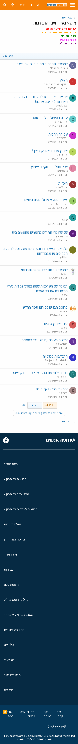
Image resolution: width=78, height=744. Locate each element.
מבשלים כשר (12, 675)
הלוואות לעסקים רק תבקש (20, 509)
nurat (65, 220)
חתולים (8, 690)
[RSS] (5, 712)
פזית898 (63, 393)
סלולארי (9, 660)
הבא (36, 405)
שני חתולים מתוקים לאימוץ (49, 167)
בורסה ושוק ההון (14, 539)
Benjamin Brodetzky (56, 360)
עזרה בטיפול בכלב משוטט (50, 118)
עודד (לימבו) (62, 236)
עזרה (23, 712)
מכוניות (8, 569)
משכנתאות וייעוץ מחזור (18, 614)
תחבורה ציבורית (14, 629)
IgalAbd (63, 257)
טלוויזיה (9, 645)
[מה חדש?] (12, 5)
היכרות (63, 183)
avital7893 (62, 105)
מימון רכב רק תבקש (16, 494)
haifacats (62, 171)
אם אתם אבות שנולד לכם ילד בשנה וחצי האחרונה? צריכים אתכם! (40, 99)
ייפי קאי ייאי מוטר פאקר (56, 84)
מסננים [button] (9, 56)
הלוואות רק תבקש (15, 479)
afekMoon (62, 187)
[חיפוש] (5, 5)
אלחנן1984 (62, 344)
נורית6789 (62, 138)
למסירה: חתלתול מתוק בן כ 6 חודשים (42, 64)
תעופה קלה (11, 584)
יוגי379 (64, 273)
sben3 (64, 327)
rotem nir (62, 376)
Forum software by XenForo (32, 737)
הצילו (64, 80)
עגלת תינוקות (12, 524)
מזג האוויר (10, 554)
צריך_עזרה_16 (61, 122)
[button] (72, 5)
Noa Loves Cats (59, 68)
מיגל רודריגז (62, 154)
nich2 (65, 295)
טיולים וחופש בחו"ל (16, 599)
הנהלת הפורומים (59, 203)
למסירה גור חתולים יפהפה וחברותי (44, 270)
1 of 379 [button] (50, 405)
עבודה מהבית (58, 134)
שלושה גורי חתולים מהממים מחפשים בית (40, 232)
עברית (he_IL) (55, 726)
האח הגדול (11, 464)
